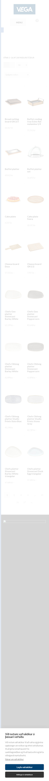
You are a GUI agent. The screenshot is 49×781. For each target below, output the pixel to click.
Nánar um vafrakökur (14, 759)
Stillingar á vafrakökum (24, 775)
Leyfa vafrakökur (25, 767)
